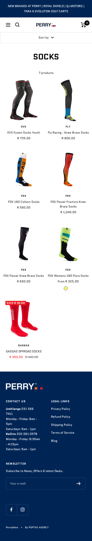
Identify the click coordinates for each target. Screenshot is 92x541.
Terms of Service (62, 432)
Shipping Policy (61, 425)
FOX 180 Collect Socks (23, 202)
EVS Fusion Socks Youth (23, 132)
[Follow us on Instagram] (22, 509)
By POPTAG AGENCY (37, 527)
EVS (23, 126)
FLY (68, 126)
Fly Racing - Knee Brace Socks (68, 132)
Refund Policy (60, 417)
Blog (54, 441)
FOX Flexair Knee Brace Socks (23, 276)
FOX (23, 196)
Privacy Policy (60, 409)
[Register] (79, 483)
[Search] (17, 25)
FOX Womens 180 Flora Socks (68, 276)
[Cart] (83, 24)
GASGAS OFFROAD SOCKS (24, 351)
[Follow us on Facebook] (11, 509)
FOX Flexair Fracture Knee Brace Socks (68, 204)
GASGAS (23, 345)
